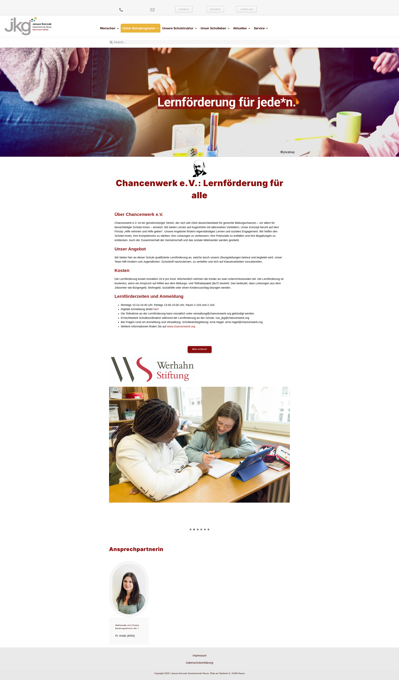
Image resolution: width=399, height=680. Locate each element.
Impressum (200, 655)
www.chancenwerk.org (181, 326)
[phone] (121, 10)
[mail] (152, 10)
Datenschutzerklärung (199, 662)
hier (155, 309)
